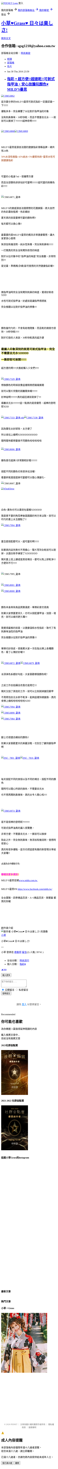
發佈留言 (6, 993)
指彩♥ (23, 964)
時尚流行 (24, 960)
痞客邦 (17, 952)
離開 (17, 1463)
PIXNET (14, 1424)
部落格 (10, 62)
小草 (3, 935)
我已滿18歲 (7, 1463)
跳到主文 (6, 38)
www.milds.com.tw (28, 880)
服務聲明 (32, 1427)
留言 (24, 952)
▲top (4, 969)
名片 (9, 66)
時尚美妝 (25, 53)
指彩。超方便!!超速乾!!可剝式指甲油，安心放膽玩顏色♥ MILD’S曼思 (31, 84)
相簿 (9, 59)
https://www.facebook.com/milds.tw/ (35, 889)
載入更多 (6, 975)
